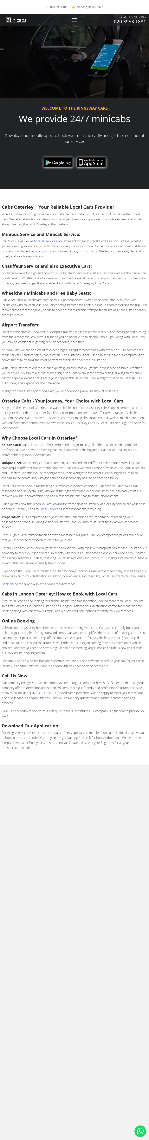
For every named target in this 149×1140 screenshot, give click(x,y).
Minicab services (45, 241)
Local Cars (47, 509)
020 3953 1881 (59, 7)
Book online (10, 584)
